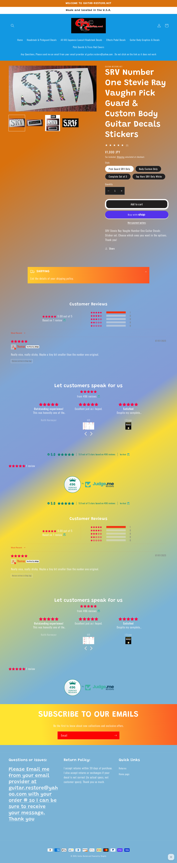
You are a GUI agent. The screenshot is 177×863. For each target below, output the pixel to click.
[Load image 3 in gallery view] (53, 123)
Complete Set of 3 (118, 176)
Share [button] (112, 248)
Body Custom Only (148, 169)
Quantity (109, 184)
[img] (19, 341)
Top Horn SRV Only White (149, 176)
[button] (12, 25)
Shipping (120, 156)
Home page (124, 774)
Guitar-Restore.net (84, 856)
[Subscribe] (115, 735)
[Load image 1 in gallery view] (17, 123)
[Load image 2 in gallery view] (35, 123)
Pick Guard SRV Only (119, 169)
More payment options (137, 222)
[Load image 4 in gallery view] (70, 123)
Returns (122, 768)
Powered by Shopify (99, 856)
